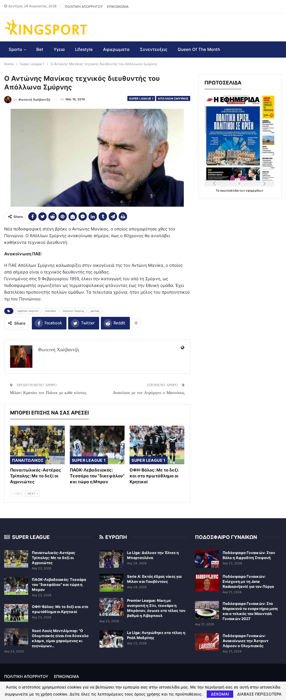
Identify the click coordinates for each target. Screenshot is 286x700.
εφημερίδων (254, 190)
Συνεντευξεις (153, 49)
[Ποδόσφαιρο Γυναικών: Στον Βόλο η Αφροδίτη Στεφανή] (207, 559)
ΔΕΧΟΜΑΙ (220, 694)
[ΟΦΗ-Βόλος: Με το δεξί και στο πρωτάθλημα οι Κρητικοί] (157, 445)
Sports (15, 49)
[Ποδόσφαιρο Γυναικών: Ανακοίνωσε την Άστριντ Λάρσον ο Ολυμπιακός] (207, 642)
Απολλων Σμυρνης (173, 98)
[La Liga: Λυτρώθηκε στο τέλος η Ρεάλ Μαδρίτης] (111, 639)
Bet (39, 49)
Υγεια (59, 49)
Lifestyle (84, 49)
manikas (50, 311)
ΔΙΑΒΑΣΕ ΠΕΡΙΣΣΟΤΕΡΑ (259, 694)
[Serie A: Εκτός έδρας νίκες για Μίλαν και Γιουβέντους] (111, 583)
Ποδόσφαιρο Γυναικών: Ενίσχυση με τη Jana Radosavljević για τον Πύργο (248, 581)
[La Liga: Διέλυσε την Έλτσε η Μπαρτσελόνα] (111, 559)
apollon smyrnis (28, 311)
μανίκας (94, 311)
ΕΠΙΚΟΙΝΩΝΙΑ (117, 6)
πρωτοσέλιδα (229, 190)
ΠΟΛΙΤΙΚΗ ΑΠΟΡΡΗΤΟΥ (84, 6)
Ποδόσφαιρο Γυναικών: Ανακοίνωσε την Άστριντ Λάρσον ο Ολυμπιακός (245, 640)
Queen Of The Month (199, 49)
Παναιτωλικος (28, 460)
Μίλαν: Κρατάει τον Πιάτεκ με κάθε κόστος (48, 392)
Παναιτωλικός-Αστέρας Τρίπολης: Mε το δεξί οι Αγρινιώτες (53, 557)
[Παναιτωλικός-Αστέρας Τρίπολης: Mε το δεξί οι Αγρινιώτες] (37, 445)
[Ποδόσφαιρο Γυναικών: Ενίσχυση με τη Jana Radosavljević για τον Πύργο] (207, 583)
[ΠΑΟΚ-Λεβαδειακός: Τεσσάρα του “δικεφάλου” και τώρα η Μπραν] (97, 445)
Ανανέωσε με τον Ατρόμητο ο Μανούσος (149, 392)
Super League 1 (141, 98)
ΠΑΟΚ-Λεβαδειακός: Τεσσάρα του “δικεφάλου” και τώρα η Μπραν (59, 584)
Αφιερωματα (116, 49)
